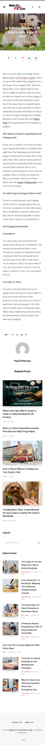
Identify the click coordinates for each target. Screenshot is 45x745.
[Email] (36, 58)
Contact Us (17, 722)
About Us (29, 722)
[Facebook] (9, 58)
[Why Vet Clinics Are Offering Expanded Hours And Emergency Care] (12, 688)
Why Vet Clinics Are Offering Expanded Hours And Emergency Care (30, 685)
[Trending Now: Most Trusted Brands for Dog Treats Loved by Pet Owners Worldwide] (22, 493)
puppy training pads (26, 182)
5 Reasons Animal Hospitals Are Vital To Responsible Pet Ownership (31, 628)
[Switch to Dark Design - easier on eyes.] (32, 7)
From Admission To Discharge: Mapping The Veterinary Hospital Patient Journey (30, 586)
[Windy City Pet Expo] (17, 7)
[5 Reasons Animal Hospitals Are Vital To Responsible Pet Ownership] (12, 631)
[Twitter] (15, 58)
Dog (22, 21)
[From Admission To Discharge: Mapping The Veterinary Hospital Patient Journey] (12, 589)
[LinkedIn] (29, 58)
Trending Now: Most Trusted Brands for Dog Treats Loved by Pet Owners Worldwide (21, 512)
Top (23, 740)
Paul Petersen (15, 42)
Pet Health (26, 572)
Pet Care (25, 615)
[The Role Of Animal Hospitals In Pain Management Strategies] (12, 666)
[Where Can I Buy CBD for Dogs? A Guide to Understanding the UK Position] (22, 393)
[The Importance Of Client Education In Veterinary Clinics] (12, 611)
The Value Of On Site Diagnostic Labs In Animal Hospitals (31, 564)
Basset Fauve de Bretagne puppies (19, 77)
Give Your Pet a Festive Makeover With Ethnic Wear (21, 647)
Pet (4, 652)
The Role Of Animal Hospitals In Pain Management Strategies (30, 663)
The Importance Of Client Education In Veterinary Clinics (30, 608)
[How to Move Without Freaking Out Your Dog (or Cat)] (22, 452)
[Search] (38, 7)
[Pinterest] (22, 58)
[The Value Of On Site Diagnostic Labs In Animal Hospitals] (12, 567)
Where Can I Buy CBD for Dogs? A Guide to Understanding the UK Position (19, 413)
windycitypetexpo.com (20, 730)
